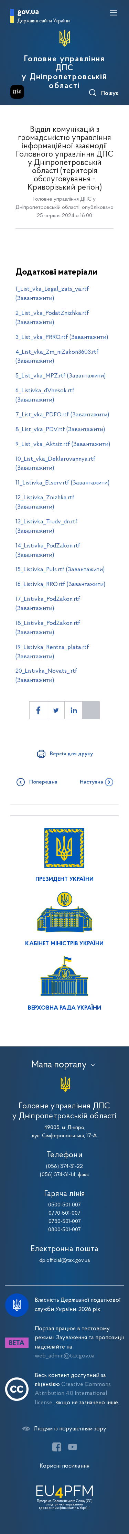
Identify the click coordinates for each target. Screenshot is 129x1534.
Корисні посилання (64, 1466)
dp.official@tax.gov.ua (64, 1260)
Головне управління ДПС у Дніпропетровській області (64, 72)
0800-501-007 (64, 1230)
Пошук (110, 93)
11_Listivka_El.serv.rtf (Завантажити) (62, 483)
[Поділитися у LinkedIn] (73, 710)
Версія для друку (71, 754)
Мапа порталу (59, 1065)
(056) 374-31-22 (64, 1166)
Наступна (91, 782)
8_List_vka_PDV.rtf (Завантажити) (60, 430)
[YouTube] (72, 1446)
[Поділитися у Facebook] (38, 710)
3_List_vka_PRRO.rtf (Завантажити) (61, 337)
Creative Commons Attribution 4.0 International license (73, 1394)
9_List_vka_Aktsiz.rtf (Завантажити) (62, 444)
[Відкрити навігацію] (113, 13)
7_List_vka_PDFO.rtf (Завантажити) (62, 415)
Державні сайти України (43, 21)
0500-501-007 (64, 1205)
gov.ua (28, 12)
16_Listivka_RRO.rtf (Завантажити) (60, 584)
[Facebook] (56, 1446)
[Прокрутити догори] (117, 1496)
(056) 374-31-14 (57, 1175)
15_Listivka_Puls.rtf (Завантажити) (60, 570)
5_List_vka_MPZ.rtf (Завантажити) (60, 376)
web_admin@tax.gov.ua (65, 1356)
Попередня (43, 782)
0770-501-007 (64, 1213)
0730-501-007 (65, 1221)
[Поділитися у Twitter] (55, 710)
